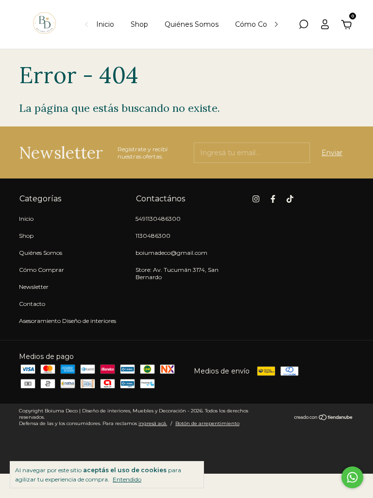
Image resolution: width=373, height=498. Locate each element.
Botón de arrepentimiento (207, 423)
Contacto (32, 303)
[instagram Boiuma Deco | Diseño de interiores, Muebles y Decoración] (256, 199)
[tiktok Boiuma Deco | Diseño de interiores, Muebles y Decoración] (290, 199)
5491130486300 (158, 218)
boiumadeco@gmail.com (171, 252)
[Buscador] (303, 26)
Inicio (105, 24)
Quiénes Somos (192, 24)
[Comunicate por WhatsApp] (352, 477)
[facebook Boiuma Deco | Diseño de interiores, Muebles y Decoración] (273, 199)
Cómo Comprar (261, 24)
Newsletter (34, 286)
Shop (139, 24)
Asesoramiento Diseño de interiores (67, 320)
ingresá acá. (152, 423)
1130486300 (153, 235)
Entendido (127, 479)
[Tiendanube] (323, 418)
